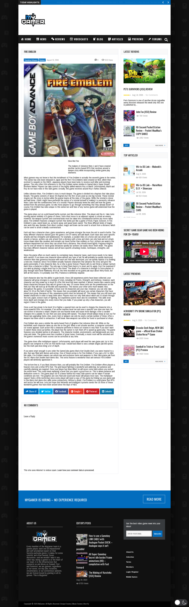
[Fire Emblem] (70, 110)
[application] (144, 251)
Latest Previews (132, 274)
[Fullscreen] (161, 260)
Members (130, 567)
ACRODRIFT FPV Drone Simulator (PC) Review (142, 312)
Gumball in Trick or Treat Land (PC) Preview (150, 348)
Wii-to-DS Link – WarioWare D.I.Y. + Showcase (149, 178)
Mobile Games (131, 577)
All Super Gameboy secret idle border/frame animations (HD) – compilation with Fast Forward (94, 560)
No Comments (152, 94)
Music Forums (77, 603)
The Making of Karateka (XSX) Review (100, 574)
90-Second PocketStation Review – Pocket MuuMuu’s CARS (148, 199)
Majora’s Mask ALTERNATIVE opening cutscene (149, 215)
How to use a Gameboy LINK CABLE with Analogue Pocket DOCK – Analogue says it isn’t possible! (94, 542)
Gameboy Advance (30, 60)
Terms (128, 562)
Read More (154, 499)
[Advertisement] (117, 19)
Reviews (42, 60)
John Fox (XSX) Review (146, 112)
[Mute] (157, 260)
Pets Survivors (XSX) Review (138, 89)
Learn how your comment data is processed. (75, 470)
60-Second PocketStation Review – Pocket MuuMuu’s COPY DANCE (148, 130)
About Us (130, 552)
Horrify (86, 603)
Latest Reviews (131, 51)
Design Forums (65, 603)
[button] (181, 602)
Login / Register (132, 572)
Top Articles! (131, 155)
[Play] (127, 260)
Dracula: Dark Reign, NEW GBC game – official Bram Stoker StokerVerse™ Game (150, 331)
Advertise (130, 557)
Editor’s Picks (83, 523)
